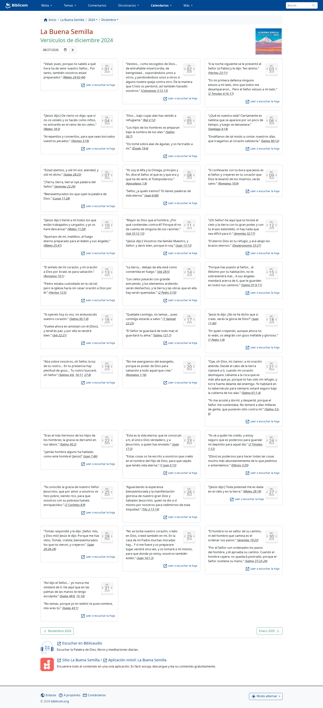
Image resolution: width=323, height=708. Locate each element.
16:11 (79, 375)
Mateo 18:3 (51, 129)
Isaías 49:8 (68, 596)
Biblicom (19, 5)
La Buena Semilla (72, 20)
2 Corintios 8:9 (75, 505)
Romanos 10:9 (228, 183)
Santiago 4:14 (218, 129)
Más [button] (187, 5)
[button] (57, 631)
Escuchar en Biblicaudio (79, 643)
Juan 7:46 (90, 456)
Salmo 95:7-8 (79, 319)
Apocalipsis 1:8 (136, 183)
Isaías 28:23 (72, 175)
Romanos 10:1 (53, 276)
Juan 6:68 (151, 195)
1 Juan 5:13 (168, 465)
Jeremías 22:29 (65, 186)
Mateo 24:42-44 (74, 77)
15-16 (80, 596)
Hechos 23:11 (218, 73)
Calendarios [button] (160, 5)
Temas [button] (69, 5)
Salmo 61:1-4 (251, 393)
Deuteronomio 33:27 (246, 245)
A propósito (69, 695)
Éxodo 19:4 (140, 148)
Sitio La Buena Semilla (79, 659)
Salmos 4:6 (66, 375)
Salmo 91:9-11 (251, 285)
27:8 (87, 375)
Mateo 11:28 (76, 229)
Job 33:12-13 (135, 234)
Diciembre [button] (108, 20)
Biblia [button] (45, 5)
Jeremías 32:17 (244, 234)
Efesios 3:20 (240, 465)
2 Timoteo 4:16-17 (221, 94)
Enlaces (48, 695)
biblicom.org (54, 701)
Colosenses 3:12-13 (154, 91)
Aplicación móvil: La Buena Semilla (135, 659)
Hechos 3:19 (80, 141)
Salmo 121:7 (162, 335)
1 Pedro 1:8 (216, 340)
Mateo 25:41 (52, 245)
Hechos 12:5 (58, 293)
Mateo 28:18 (252, 491)
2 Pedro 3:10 (167, 293)
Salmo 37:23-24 (256, 561)
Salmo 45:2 (68, 444)
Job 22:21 (59, 335)
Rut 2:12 (149, 120)
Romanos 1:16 (136, 375)
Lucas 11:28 (61, 198)
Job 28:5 (163, 272)
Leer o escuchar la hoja (98, 85)
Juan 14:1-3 (145, 558)
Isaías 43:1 (70, 608)
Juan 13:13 (184, 245)
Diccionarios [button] (127, 5)
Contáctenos (94, 695)
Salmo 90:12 (270, 141)
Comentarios (97, 5)
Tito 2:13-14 (150, 509)
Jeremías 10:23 (248, 540)
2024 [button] (91, 20)
